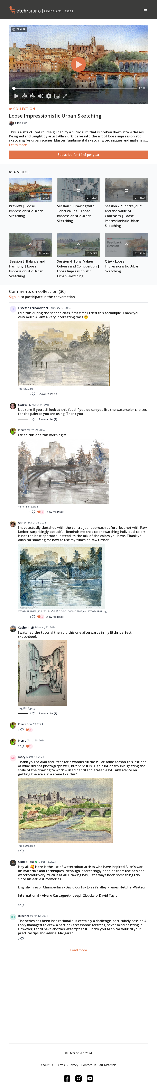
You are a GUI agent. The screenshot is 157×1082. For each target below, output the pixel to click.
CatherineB (26, 627)
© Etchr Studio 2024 (78, 1053)
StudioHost (26, 862)
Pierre (22, 430)
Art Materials (107, 1065)
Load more (78, 950)
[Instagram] (78, 1078)
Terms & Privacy (67, 1065)
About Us (47, 1065)
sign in (14, 297)
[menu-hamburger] (145, 9)
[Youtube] (90, 1078)
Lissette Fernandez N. (33, 308)
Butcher (23, 916)
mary (22, 757)
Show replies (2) (48, 419)
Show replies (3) (48, 394)
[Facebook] (67, 1078)
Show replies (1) (55, 512)
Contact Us (88, 1065)
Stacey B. (24, 405)
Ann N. (22, 523)
